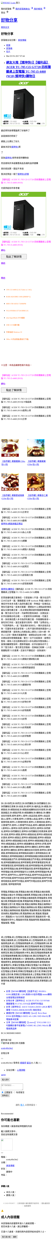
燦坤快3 (15, 147)
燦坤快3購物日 (7, 589)
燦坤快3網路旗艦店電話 (12, 524)
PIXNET (12, 1203)
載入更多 (5, 1080)
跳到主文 (5, 27)
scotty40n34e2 (7, 1048)
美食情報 (22, 40)
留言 (29, 1063)
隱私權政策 (45, 1203)
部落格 (9, 48)
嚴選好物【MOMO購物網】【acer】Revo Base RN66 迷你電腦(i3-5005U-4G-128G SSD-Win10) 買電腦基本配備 (28, 1016)
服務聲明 (27, 1206)
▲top (3, 1075)
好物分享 (9, 20)
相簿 (8, 45)
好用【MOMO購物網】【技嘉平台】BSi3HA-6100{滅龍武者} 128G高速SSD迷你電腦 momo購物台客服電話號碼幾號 (29, 994)
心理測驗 (21, 1070)
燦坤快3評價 (23, 174)
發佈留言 (5, 1095)
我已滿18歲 (6, 1237)
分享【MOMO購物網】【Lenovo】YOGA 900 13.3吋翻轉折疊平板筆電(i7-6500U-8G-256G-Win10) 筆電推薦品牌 (28, 1025)
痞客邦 (23, 1063)
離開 (14, 1237)
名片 (8, 51)
